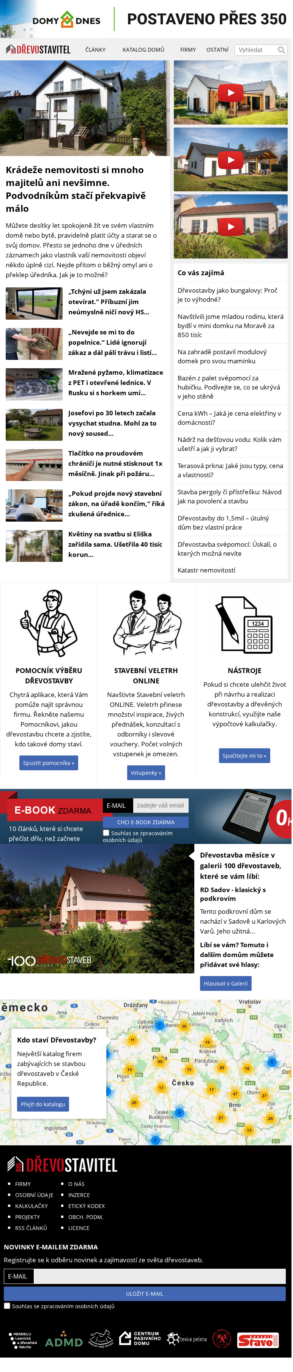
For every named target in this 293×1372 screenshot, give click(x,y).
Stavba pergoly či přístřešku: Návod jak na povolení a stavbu (230, 496)
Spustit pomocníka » (48, 762)
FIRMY (23, 1183)
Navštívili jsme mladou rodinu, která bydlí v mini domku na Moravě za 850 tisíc (231, 325)
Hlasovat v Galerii (226, 983)
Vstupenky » (146, 772)
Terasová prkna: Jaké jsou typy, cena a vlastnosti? (230, 470)
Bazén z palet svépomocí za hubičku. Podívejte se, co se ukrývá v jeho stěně (229, 387)
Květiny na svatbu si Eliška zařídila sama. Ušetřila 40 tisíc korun (115, 544)
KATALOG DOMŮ (143, 49)
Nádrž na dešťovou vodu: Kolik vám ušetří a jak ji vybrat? (230, 444)
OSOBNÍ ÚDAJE (34, 1195)
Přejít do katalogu (43, 1104)
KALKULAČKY (31, 1206)
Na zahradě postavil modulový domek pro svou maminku (222, 356)
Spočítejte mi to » (244, 755)
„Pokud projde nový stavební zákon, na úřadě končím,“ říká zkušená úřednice (116, 503)
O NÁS (76, 1183)
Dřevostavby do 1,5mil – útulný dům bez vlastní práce (223, 522)
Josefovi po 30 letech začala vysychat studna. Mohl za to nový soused (112, 423)
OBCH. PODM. (86, 1217)
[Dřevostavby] (38, 48)
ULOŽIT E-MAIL (144, 1293)
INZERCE (79, 1195)
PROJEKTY (27, 1217)
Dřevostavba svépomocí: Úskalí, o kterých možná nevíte (227, 549)
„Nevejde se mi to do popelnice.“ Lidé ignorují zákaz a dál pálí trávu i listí (109, 342)
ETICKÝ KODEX (86, 1206)
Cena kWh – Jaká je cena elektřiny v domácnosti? (229, 418)
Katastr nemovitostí (206, 570)
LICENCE (79, 1228)
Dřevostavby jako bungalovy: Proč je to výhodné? (227, 295)
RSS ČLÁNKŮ (31, 1228)
